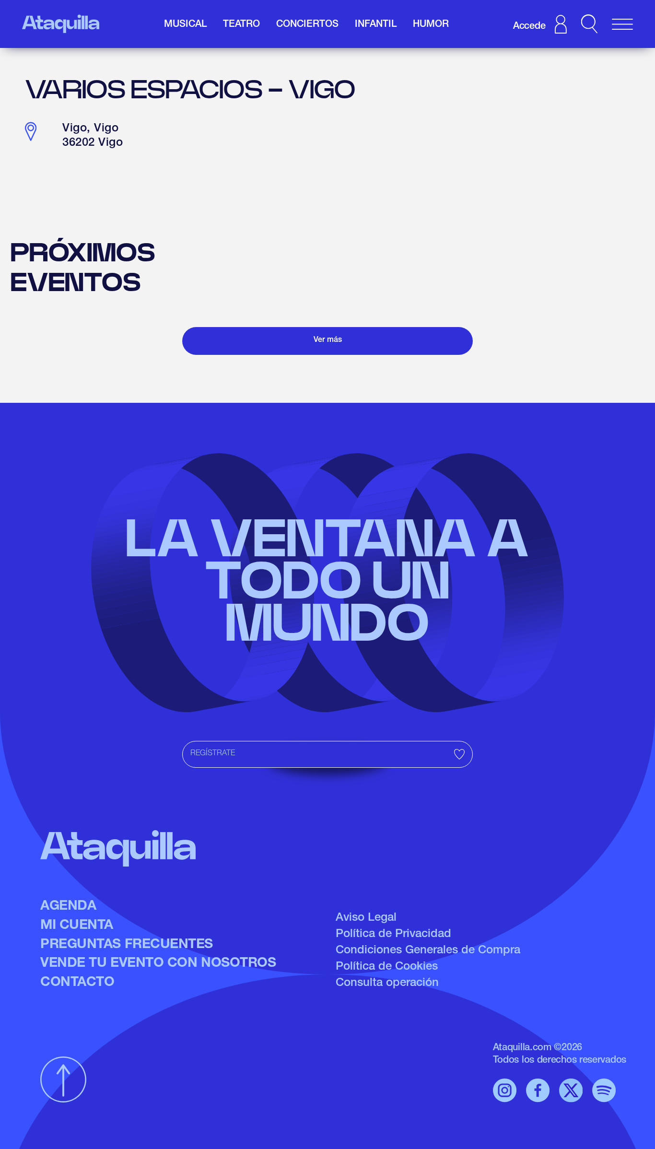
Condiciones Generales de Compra (428, 951)
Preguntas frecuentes (126, 945)
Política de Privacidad (393, 934)
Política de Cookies (387, 967)
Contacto (77, 983)
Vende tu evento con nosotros (158, 964)
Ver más (328, 340)
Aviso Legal (366, 918)
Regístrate (212, 754)
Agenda (68, 907)
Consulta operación (387, 983)
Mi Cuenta (76, 926)
